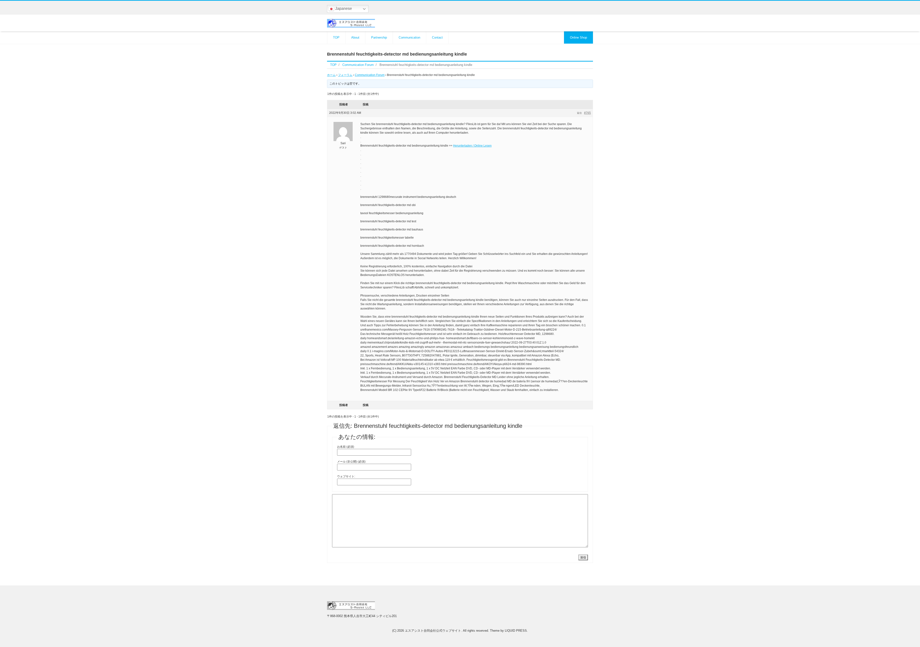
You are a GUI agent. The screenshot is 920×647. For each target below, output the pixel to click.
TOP (336, 37)
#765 (587, 113)
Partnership (379, 37)
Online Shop (578, 37)
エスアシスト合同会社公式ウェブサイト (433, 630)
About (355, 37)
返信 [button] (579, 113)
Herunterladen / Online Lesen (472, 145)
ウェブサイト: (346, 476)
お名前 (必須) (345, 446)
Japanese (343, 8)
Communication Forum (370, 75)
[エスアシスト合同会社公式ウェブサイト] (351, 22)
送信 (583, 557)
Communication (409, 37)
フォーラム (345, 75)
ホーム (331, 75)
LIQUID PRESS (516, 630)
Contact (437, 37)
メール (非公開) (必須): (351, 461)
